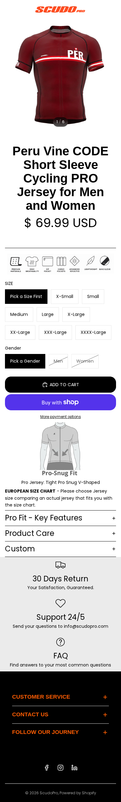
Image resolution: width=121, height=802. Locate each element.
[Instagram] (60, 768)
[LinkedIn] (74, 768)
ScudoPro (49, 793)
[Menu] (7, 9)
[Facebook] (47, 768)
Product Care (29, 533)
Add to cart (64, 385)
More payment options (60, 416)
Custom (20, 549)
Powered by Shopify (78, 793)
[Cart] (113, 9)
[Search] (20, 9)
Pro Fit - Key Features (43, 518)
